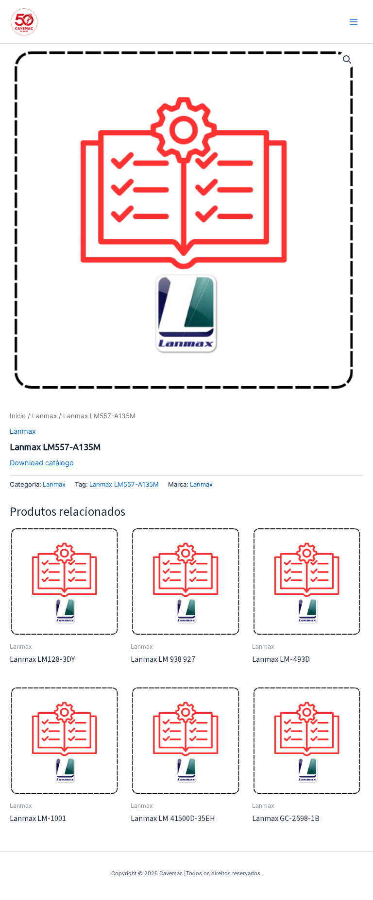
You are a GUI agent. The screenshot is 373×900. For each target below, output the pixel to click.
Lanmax (44, 416)
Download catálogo (42, 462)
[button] (347, 59)
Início (18, 416)
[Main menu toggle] (353, 21)
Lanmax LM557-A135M (124, 484)
